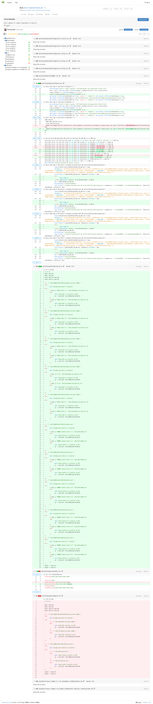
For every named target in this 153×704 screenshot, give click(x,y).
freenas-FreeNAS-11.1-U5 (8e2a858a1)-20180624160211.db (17, 67)
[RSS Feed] (45, 8)
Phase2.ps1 (10, 57)
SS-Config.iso (11, 48)
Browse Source (143, 19)
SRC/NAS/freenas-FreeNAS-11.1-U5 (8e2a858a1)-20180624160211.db (60, 681)
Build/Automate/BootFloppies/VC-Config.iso (53, 68)
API (150, 702)
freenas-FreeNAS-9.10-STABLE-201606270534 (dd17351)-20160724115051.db (17, 69)
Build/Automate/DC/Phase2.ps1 (52, 83)
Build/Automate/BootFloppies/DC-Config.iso (53, 53)
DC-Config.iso (11, 46)
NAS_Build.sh (10, 59)
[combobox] (140, 34)
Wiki (48, 14)
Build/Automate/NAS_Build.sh (52, 266)
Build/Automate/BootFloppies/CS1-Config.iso (54, 38)
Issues (32, 14)
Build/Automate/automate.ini (51, 571)
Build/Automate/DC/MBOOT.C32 (48, 76)
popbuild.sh (10, 63)
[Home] (3, 2)
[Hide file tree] (4, 34)
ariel (25, 8)
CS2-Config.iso (11, 44)
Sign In (148, 2)
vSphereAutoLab (35, 8)
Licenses (145, 702)
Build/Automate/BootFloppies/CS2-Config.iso (54, 46)
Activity (56, 14)
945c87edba (128, 29)
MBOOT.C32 (11, 55)
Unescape (138, 83)
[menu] (148, 34)
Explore (9, 2)
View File (146, 38)
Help (16, 2)
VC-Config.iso (11, 50)
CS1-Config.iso (11, 42)
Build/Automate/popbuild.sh (51, 596)
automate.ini (10, 61)
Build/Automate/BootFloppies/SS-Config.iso (53, 61)
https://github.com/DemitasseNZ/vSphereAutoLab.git (37, 10)
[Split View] (144, 34)
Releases (40, 14)
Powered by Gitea (7, 702)
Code (24, 14)
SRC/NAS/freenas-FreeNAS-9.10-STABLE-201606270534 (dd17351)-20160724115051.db (66, 688)
